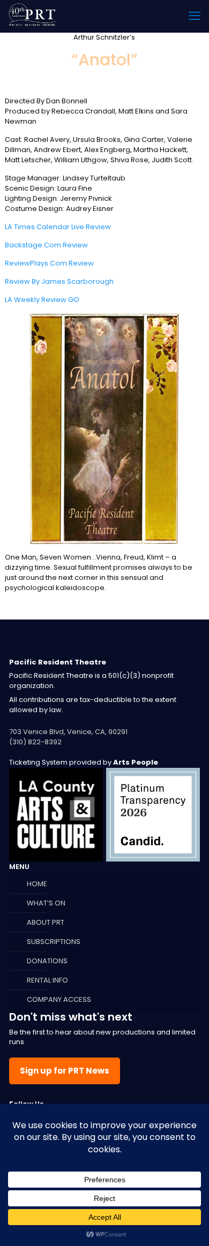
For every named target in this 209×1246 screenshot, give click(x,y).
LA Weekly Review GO (42, 299)
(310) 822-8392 (35, 742)
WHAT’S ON (46, 903)
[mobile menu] (194, 16)
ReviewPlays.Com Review (49, 263)
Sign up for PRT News (64, 1070)
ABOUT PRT (45, 922)
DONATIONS (47, 961)
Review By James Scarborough (59, 281)
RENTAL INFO (47, 980)
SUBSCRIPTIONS (53, 942)
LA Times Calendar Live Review (58, 227)
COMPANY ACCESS (59, 999)
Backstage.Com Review (46, 245)
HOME (37, 884)
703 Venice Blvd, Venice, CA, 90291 (68, 732)
